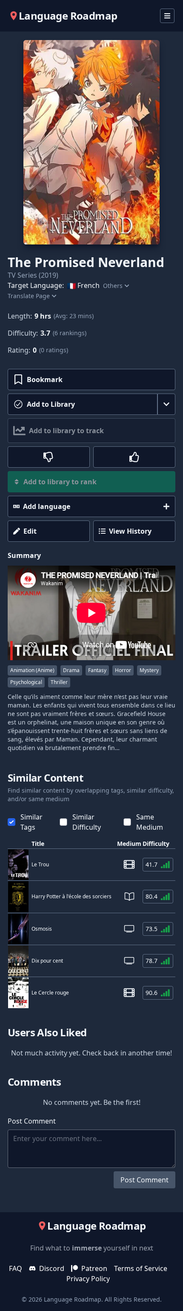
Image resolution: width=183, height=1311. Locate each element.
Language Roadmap (72, 1299)
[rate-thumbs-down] (49, 457)
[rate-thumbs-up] (134, 457)
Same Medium (149, 822)
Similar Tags (31, 822)
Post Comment (144, 1179)
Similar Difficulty (86, 822)
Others (113, 286)
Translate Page (29, 296)
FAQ (15, 1268)
